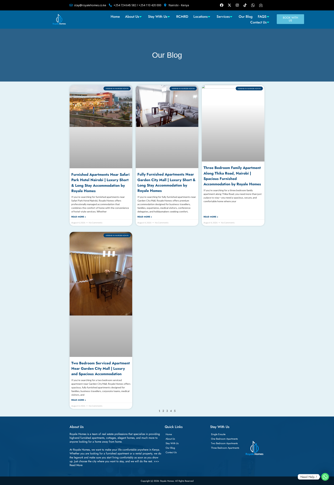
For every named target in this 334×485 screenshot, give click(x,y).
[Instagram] (237, 5)
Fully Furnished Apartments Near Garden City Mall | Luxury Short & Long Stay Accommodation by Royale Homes (166, 182)
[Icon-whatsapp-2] (252, 5)
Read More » (78, 216)
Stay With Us (157, 16)
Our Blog (246, 16)
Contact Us (258, 22)
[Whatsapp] (325, 477)
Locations (200, 16)
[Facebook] (221, 5)
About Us (132, 16)
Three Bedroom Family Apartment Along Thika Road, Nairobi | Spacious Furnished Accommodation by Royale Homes (232, 176)
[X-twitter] (229, 5)
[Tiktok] (245, 5)
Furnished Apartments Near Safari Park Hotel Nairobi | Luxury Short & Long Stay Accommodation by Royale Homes (100, 182)
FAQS (262, 16)
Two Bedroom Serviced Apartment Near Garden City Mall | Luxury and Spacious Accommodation (100, 369)
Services (223, 16)
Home (115, 16)
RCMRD (182, 16)
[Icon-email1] (260, 5)
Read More (76, 465)
